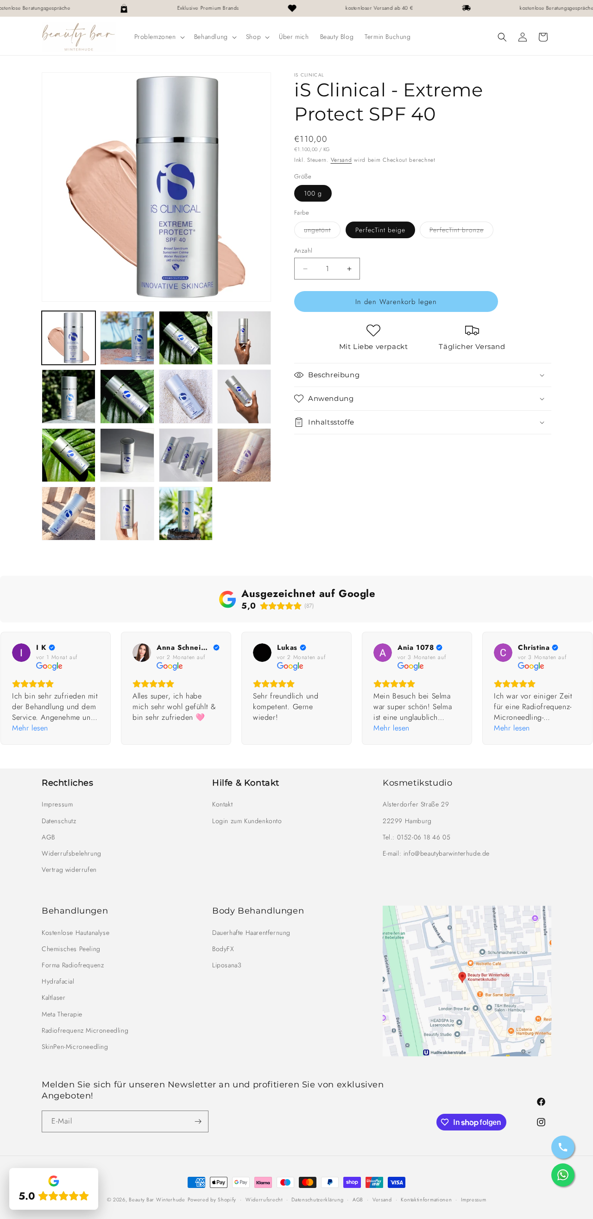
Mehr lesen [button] (30, 728)
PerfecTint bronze (461, 231)
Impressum (57, 804)
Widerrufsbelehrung (71, 853)
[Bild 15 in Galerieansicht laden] (68, 513)
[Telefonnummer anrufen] (562, 1147)
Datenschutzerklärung (317, 1199)
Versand (341, 160)
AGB (48, 837)
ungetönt (322, 231)
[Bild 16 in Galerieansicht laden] (127, 513)
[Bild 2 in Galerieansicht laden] (127, 338)
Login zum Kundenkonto (247, 820)
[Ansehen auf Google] (21, 652)
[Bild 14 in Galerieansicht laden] (244, 455)
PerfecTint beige (380, 230)
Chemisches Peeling (71, 948)
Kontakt (222, 804)
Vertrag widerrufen (69, 869)
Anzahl (303, 250)
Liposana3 (226, 965)
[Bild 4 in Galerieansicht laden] (186, 338)
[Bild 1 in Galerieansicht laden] (68, 338)
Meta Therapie (62, 1014)
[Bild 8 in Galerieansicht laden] (186, 396)
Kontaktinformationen (426, 1199)
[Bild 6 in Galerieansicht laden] (68, 396)
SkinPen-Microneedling (75, 1046)
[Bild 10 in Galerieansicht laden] (244, 396)
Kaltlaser (53, 997)
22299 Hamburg (407, 820)
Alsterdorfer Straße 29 (416, 804)
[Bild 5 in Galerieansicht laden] (244, 338)
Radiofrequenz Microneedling (85, 1030)
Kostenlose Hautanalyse (75, 932)
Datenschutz (59, 820)
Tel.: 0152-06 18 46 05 (416, 837)
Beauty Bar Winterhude (157, 1199)
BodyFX (223, 948)
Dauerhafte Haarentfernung (251, 932)
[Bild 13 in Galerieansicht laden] (186, 455)
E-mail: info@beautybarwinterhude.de (436, 853)
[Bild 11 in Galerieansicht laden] (68, 455)
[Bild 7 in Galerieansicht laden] (127, 396)
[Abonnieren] (198, 1121)
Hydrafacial (58, 981)
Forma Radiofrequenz (73, 965)
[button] (159, 36)
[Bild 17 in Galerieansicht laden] (186, 513)
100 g (313, 193)
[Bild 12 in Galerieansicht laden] (127, 455)
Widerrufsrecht (264, 1199)
